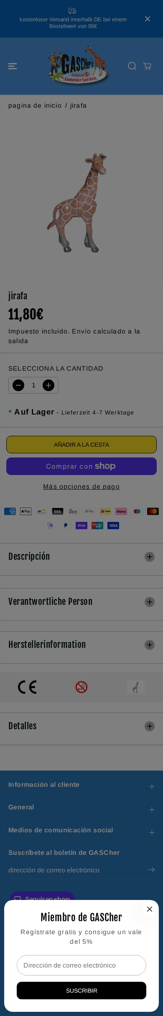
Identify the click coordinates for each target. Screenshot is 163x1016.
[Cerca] (149, 909)
